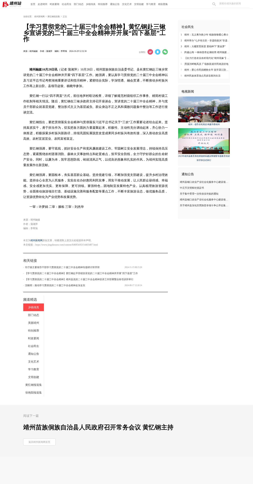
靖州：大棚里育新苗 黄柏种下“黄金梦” (203, 46)
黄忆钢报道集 (54, 16)
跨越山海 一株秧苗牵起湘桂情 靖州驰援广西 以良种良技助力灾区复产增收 (205, 52)
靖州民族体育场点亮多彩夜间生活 (200, 75)
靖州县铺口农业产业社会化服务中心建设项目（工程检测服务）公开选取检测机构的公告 (204, 199)
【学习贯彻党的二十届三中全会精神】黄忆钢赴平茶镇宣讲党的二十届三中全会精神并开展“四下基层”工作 (81, 273)
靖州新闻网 (39, 16)
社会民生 (66, 4)
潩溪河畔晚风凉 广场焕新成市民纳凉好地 (204, 64)
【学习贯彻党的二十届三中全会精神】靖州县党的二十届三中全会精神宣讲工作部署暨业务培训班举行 (79, 279)
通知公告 (115, 4)
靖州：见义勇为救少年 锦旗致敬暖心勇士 (204, 34)
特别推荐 (103, 4)
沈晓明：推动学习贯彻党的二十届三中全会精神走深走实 (55, 285)
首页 (32, 4)
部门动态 (78, 4)
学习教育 (151, 4)
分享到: (142, 52)
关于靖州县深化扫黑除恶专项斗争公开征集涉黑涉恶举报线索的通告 (204, 205)
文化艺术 (127, 4)
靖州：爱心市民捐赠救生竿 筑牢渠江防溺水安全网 (205, 70)
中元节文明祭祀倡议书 (192, 188)
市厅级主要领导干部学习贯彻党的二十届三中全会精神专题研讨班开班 (62, 267)
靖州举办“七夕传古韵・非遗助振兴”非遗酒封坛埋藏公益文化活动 (205, 40)
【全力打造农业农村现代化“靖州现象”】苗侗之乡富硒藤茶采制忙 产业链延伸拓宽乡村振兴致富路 (205, 58)
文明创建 (139, 4)
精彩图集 (163, 4)
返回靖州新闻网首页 (39, 442)
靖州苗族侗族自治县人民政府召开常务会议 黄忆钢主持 (98, 427)
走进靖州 (42, 4)
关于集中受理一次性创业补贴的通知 (199, 193)
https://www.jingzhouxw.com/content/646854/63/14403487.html (66, 244)
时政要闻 (54, 4)
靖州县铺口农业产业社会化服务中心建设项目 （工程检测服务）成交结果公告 (204, 182)
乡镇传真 (91, 4)
